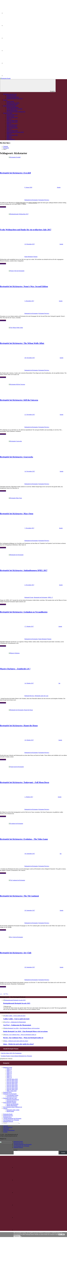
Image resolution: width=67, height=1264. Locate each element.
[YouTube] (15, 63)
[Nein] (21, 1236)
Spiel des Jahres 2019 (12, 130)
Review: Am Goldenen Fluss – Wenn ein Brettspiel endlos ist (23, 1038)
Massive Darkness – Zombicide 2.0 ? (15, 669)
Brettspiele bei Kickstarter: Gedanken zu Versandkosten (23, 612)
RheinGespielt (10, 101)
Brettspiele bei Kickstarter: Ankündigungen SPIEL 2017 (23, 570)
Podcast (5, 100)
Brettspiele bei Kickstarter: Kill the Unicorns (19, 400)
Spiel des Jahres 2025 (12, 114)
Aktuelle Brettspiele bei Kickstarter (12, 1118)
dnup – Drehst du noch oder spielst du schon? (18, 1044)
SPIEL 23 (9, 119)
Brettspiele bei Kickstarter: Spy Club (15, 953)
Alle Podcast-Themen (12, 104)
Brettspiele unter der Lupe (10, 94)
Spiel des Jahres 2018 (12, 135)
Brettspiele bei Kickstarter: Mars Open (16, 514)
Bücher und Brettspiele (12, 107)
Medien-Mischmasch (12, 110)
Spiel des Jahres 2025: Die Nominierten (11, 1053)
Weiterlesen (3, 207)
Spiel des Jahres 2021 (12, 124)
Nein (63, 1234)
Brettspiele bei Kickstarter (31, 200)
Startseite (5, 1126)
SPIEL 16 (9, 138)
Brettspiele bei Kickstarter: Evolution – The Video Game (24, 839)
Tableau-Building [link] (32, 202)
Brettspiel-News (11, 139)
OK (60, 1234)
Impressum (6, 1128)
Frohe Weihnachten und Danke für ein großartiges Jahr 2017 (25, 230)
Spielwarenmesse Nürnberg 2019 (15, 132)
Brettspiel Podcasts (8, 1121)
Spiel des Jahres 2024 (12, 117)
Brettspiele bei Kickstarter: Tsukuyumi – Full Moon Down (24, 782)
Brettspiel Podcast (18, 1147)
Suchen (15, 1150)
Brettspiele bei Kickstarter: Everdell (15, 173)
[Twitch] (15, 38)
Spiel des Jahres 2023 (12, 120)
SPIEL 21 (9, 123)
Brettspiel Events (7, 113)
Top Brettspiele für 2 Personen (14, 108)
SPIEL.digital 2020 (12, 126)
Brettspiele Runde (8, 1114)
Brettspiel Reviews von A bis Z (15, 98)
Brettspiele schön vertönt (13, 103)
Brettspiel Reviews (11, 95)
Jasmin (58, 187)
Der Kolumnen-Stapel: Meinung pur (16, 111)
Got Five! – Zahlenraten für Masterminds (17, 1025)
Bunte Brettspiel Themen (9, 105)
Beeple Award (10, 116)
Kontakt (5, 1131)
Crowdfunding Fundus (12, 1095)
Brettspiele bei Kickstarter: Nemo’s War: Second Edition (24, 286)
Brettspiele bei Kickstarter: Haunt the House (19, 725)
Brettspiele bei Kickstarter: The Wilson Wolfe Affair (22, 343)
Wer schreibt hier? (8, 1127)
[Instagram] (15, 25)
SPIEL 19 (9, 129)
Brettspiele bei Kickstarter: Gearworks (16, 457)
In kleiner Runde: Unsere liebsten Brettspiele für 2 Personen (16, 1056)
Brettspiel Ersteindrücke (13, 97)
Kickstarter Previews (43, 200)
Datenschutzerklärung (9, 1130)
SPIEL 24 (9, 1077)
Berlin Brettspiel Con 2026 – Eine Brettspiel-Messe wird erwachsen (25, 1031)
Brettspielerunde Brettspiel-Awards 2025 (16, 1003)
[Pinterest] (15, 50)
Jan (59, 683)
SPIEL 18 (9, 133)
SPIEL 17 (9, 136)
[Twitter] (15, 13)
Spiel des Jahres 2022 (12, 122)
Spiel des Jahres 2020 (12, 127)
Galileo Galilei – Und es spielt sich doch (16, 1019)
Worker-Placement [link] (21, 202)
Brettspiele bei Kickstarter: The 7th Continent (19, 896)
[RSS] (15, 75)
